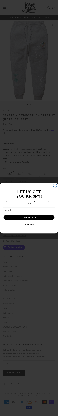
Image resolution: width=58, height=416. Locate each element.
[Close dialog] (55, 185)
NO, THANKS (29, 224)
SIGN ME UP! (29, 217)
